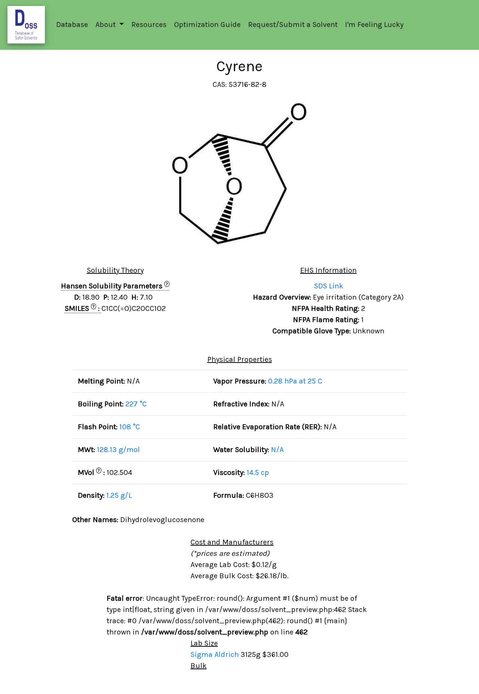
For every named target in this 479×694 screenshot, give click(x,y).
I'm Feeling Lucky (374, 24)
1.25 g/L (119, 495)
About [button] (106, 24)
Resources (149, 24)
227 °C (136, 404)
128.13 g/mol (118, 449)
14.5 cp (258, 472)
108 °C (129, 426)
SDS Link (328, 286)
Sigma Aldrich (215, 654)
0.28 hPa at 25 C (295, 381)
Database (72, 24)
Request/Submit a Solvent (293, 24)
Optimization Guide (207, 24)
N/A (277, 449)
